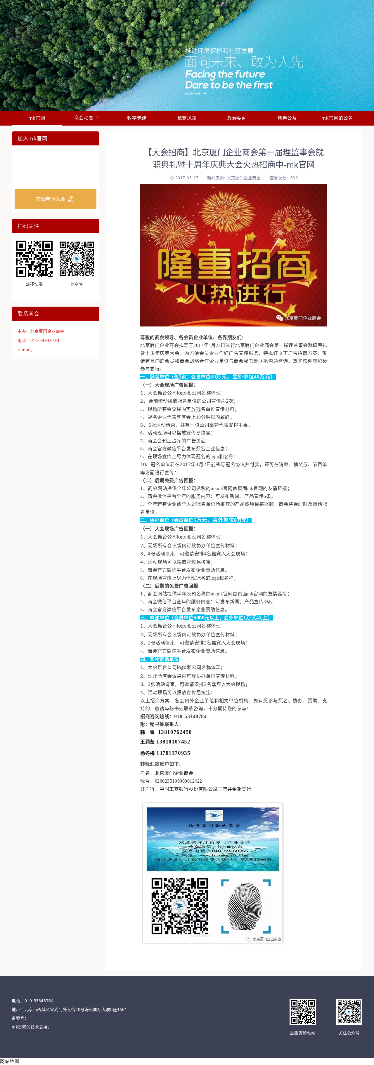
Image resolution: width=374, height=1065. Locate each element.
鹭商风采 (187, 118)
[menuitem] (37, 118)
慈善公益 (287, 118)
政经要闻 (237, 118)
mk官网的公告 (337, 118)
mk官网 (36, 118)
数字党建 (136, 118)
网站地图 (9, 1061)
